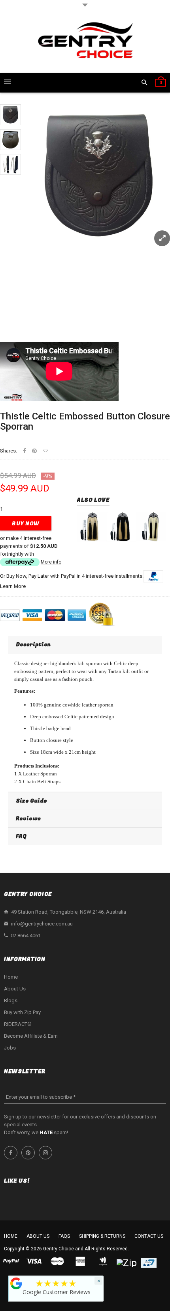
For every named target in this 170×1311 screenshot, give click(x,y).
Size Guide (31, 801)
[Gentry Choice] (85, 41)
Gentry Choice (58, 1249)
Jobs (10, 1048)
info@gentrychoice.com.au (42, 924)
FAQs (64, 1236)
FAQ (21, 836)
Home (11, 977)
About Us (15, 989)
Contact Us (148, 1236)
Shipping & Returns (102, 1236)
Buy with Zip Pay (22, 1012)
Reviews (28, 818)
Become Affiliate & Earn (31, 1036)
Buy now (26, 523)
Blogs (10, 1000)
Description (33, 644)
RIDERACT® (18, 1024)
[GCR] (16, 1283)
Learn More (13, 586)
